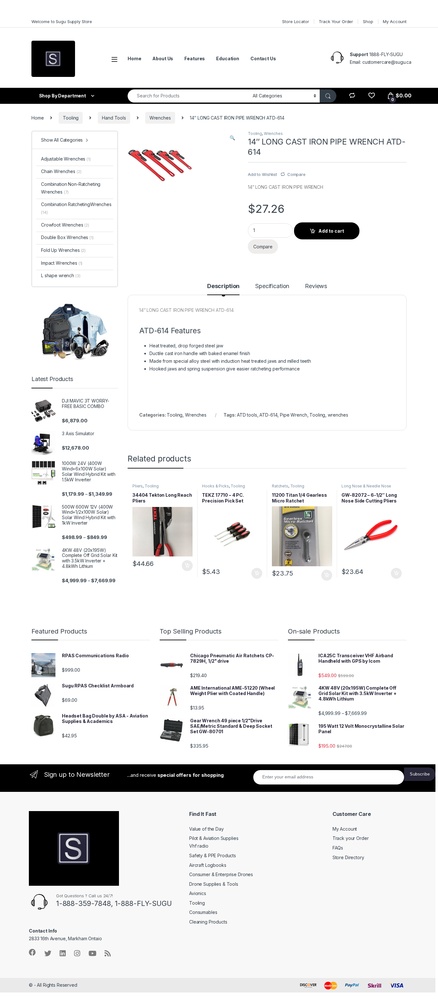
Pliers (137, 486)
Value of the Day (206, 829)
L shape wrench (60, 275)
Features (194, 58)
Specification (272, 286)
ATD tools (247, 415)
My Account (395, 21)
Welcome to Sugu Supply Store (61, 21)
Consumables (203, 912)
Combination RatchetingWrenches (76, 208)
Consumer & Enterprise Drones (221, 874)
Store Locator (295, 21)
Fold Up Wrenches (63, 250)
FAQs (338, 847)
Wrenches (160, 117)
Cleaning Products (208, 922)
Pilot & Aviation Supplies (214, 838)
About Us (162, 58)
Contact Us (263, 58)
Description (223, 286)
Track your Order (351, 838)
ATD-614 (268, 415)
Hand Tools (114, 117)
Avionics (197, 893)
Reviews (316, 286)
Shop (368, 21)
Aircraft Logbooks (207, 865)
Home (134, 58)
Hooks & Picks (215, 486)
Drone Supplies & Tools (213, 884)
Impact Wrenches (61, 263)
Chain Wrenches (61, 171)
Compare (296, 174)
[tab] (223, 289)
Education (227, 58)
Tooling (71, 117)
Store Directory (348, 857)
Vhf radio (198, 846)
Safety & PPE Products (212, 855)
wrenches (338, 415)
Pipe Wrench (293, 415)
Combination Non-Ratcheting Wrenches (70, 188)
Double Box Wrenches (67, 237)
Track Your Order (336, 21)
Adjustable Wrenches (66, 159)
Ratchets (280, 486)
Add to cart (331, 231)
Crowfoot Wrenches (65, 225)
